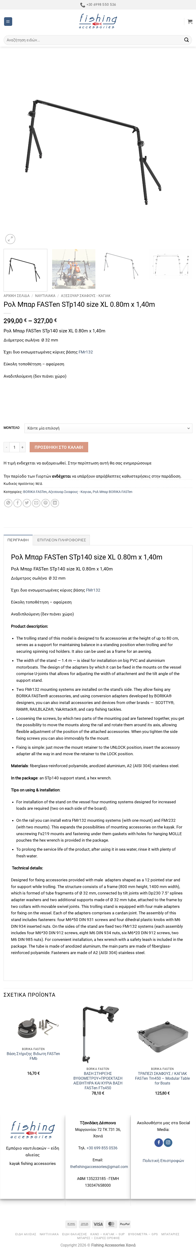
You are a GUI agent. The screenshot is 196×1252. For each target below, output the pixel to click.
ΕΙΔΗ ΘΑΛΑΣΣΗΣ (74, 1234)
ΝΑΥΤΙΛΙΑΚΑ (45, 296)
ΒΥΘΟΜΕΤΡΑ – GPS (143, 1234)
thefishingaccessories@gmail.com (99, 1166)
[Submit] (186, 40)
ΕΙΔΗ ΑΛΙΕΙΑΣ (25, 1234)
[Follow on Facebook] (158, 1142)
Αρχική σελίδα (17, 296)
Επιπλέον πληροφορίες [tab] (61, 540)
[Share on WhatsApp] (8, 503)
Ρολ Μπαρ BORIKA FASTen (112, 492)
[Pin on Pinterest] (45, 503)
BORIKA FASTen (35, 492)
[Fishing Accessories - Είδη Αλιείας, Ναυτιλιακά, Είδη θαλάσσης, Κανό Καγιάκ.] (98, 21)
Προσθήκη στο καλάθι (59, 447)
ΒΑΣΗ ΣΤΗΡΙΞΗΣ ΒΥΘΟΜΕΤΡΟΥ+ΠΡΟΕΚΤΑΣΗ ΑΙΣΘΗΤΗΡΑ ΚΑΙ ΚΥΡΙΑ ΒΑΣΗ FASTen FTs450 (97, 1081)
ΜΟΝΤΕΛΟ (12, 428)
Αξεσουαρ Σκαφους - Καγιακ (85, 296)
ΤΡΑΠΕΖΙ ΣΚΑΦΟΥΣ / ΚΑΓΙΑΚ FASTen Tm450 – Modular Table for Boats (162, 1078)
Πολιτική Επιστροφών (163, 1160)
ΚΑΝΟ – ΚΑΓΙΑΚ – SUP (107, 1234)
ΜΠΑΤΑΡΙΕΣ (170, 1234)
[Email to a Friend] (36, 503)
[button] (8, 21)
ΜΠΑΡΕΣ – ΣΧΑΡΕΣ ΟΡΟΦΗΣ (98, 1238)
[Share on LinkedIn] (55, 503)
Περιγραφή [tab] (18, 540)
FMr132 (86, 352)
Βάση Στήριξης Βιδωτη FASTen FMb (33, 1056)
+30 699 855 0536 (102, 1148)
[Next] (182, 151)
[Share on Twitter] (27, 503)
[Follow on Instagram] (168, 1142)
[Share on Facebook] (17, 503)
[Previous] (13, 151)
